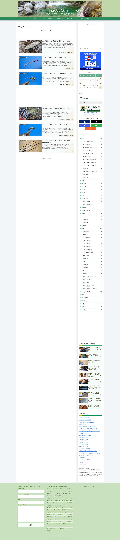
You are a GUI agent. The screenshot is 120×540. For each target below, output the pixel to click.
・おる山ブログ (83, 464)
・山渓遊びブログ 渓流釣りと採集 (88, 451)
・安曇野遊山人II (83, 457)
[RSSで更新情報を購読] (90, 128)
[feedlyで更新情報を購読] (96, 125)
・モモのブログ (83, 462)
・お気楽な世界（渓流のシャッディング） (89, 431)
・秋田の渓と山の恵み (84, 448)
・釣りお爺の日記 (83, 437)
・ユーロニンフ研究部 (84, 459)
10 (80, 83)
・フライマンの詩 (83, 444)
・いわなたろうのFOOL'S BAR (86, 422)
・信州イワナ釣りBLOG (85, 420)
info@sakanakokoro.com (84, 469)
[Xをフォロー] (96, 121)
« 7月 (80, 93)
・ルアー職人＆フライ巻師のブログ (88, 428)
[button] (101, 48)
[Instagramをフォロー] (84, 125)
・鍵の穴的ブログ (83, 446)
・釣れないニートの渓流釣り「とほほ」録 (89, 453)
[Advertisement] (46, 34)
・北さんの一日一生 (84, 417)
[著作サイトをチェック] (84, 121)
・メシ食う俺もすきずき (85, 435)
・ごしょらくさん (83, 442)
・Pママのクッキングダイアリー (87, 426)
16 (100, 83)
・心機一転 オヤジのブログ (86, 455)
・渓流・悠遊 (82, 424)
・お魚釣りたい (83, 433)
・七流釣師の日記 (83, 440)
